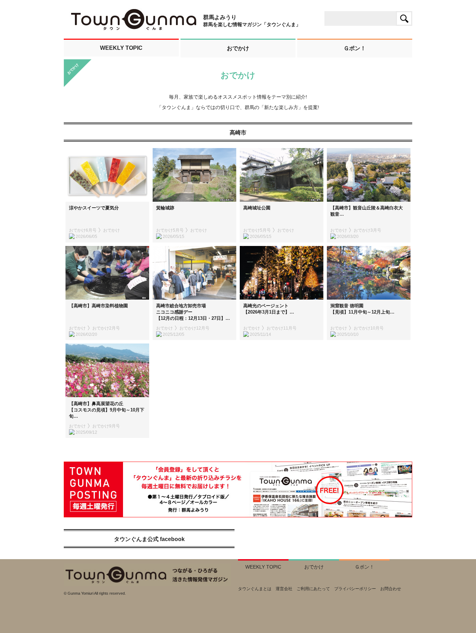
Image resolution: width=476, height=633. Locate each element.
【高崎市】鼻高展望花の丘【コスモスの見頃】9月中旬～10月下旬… (106, 410)
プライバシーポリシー (355, 588)
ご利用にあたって (313, 588)
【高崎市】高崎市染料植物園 (98, 305)
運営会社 (284, 588)
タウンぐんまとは (254, 588)
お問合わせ (390, 588)
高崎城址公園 (256, 207)
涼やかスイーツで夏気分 (94, 207)
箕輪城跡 (165, 207)
